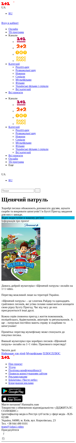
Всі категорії (23, 89)
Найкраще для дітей (13, 353)
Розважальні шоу (26, 70)
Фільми (20, 82)
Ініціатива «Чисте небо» (23, 379)
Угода (12, 367)
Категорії (14, 63)
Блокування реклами (21, 383)
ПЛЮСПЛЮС (51, 353)
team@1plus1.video (12, 426)
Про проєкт (15, 363)
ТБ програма (16, 32)
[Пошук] (37, 190)
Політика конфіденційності (24, 370)
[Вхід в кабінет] (2, 19)
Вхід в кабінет (10, 22)
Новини (20, 73)
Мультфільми (23, 79)
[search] (2, 171)
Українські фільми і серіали (32, 86)
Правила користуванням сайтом (27, 373)
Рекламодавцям (17, 376)
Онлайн (13, 28)
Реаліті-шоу (22, 67)
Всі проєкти (15, 92)
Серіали (20, 76)
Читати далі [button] (8, 350)
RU (10, 13)
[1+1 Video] (12, 4)
